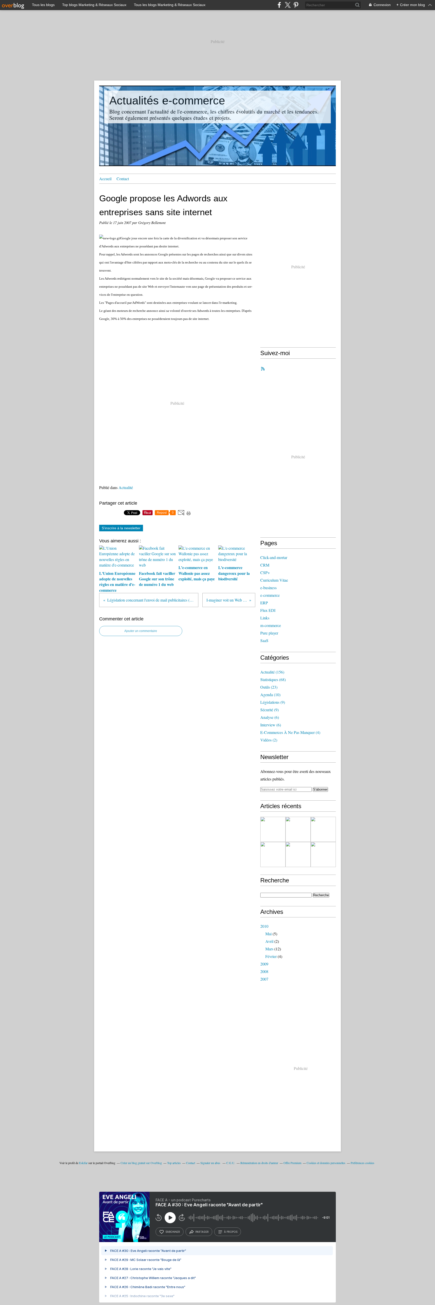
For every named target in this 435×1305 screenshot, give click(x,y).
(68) (273, 679)
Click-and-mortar (273, 557)
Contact (123, 178)
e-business (268, 587)
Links (264, 617)
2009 (264, 963)
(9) (272, 702)
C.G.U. (230, 1163)
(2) (268, 739)
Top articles (174, 1163)
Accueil (105, 178)
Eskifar (83, 1163)
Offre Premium (292, 1163)
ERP (264, 602)
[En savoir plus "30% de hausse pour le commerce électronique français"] (272, 854)
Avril (269, 941)
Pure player (269, 633)
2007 (264, 979)
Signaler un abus (210, 1163)
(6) (269, 717)
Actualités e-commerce (167, 100)
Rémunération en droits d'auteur (259, 1163)
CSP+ (265, 572)
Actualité (126, 487)
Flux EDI (267, 610)
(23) (268, 687)
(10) (270, 694)
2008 (264, 971)
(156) (272, 672)
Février (271, 956)
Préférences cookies (362, 1163)
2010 (264, 926)
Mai (268, 933)
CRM (264, 565)
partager (202, 1231)
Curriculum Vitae (274, 580)
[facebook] (279, 5)
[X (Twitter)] (287, 5)
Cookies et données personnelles (326, 1163)
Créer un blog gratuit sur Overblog (141, 1163)
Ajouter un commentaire (140, 631)
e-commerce (270, 595)
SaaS (264, 640)
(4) (290, 732)
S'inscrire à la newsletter (121, 528)
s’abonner (172, 1231)
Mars (269, 948)
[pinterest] (296, 5)
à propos (230, 1231)
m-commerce (270, 625)
